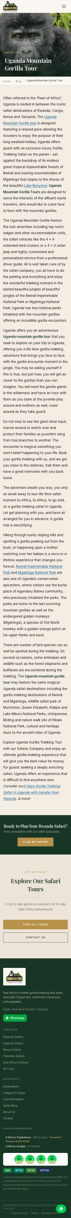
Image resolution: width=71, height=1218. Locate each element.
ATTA (31, 1170)
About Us (9, 1112)
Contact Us (35, 937)
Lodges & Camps (14, 1092)
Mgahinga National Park (37, 573)
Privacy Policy (20, 1213)
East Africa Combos (15, 1062)
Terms (34, 1213)
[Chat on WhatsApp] (61, 1208)
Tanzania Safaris (14, 1056)
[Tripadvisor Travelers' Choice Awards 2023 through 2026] (35, 1159)
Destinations (11, 1086)
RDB (7, 1170)
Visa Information (13, 1099)
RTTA (19, 1170)
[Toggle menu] (64, 6)
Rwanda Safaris (13, 1037)
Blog (18, 81)
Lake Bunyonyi (35, 186)
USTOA (44, 1170)
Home (6, 81)
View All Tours (35, 924)
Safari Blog (10, 1105)
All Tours (8, 1068)
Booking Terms (50, 1213)
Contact (8, 1118)
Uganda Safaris (13, 1043)
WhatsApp (17, 1018)
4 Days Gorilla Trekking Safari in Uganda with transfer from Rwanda (31, 792)
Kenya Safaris (12, 1049)
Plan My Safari (35, 841)
